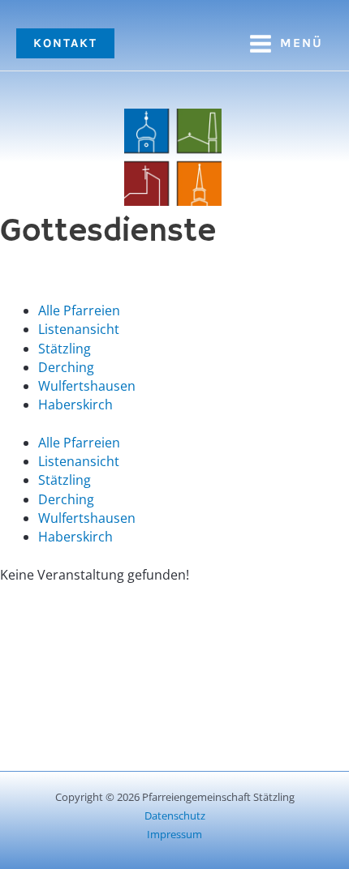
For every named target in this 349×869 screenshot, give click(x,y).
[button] (65, 43)
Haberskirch (75, 404)
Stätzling (64, 348)
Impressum (174, 834)
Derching (66, 367)
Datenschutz (174, 815)
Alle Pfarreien (79, 310)
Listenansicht (78, 329)
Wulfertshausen (87, 386)
